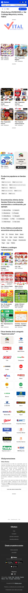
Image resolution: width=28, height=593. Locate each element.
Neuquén (16, 216)
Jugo (8, 243)
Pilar (12, 219)
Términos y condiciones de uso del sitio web (14, 586)
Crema (9, 240)
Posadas (15, 213)
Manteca (21, 237)
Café (3, 234)
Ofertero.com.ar (18, 583)
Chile (13, 577)
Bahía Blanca (6, 216)
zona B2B (14, 552)
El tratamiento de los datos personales (14, 589)
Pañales (4, 240)
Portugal (11, 579)
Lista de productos (14, 539)
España (22, 577)
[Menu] (25, 2)
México (3, 579)
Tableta (13, 243)
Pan (3, 237)
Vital (6, 182)
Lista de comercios (14, 536)
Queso (21, 234)
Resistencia (6, 213)
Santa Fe (15, 210)
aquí (9, 483)
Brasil (9, 577)
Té (6, 234)
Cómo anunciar (14, 550)
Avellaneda (20, 219)
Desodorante (22, 240)
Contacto (14, 534)
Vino (6, 237)
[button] (23, 2)
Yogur (3, 243)
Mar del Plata (6, 210)
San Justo (16, 221)
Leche (15, 237)
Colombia (17, 577)
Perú (7, 579)
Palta (10, 237)
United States (17, 579)
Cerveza (11, 234)
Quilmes (5, 219)
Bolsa (16, 234)
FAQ (14, 531)
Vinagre (15, 240)
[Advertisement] (14, 30)
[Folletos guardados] (20, 2)
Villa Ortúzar (6, 221)
